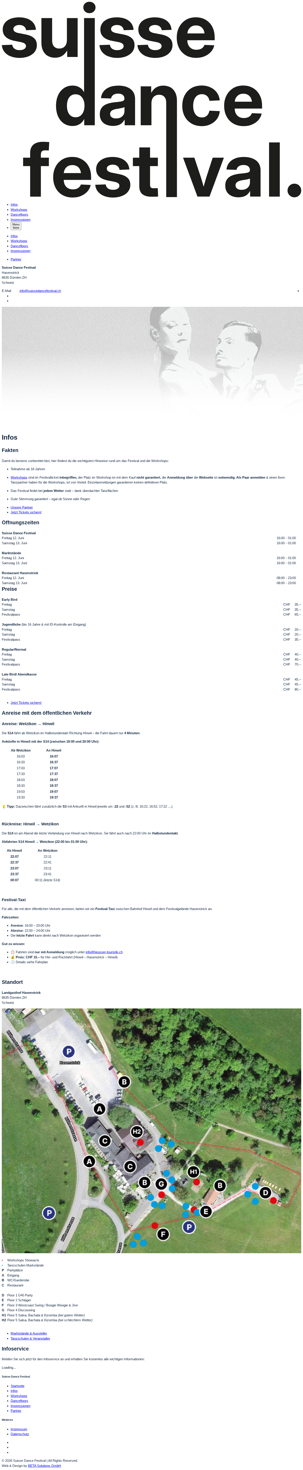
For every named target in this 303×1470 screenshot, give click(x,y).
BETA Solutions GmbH (44, 1466)
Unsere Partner (22, 507)
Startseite (17, 1386)
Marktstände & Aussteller (29, 1333)
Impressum (19, 1429)
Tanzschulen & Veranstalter (30, 1338)
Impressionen (20, 219)
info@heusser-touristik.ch (104, 952)
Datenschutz (20, 1434)
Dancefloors (19, 214)
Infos (14, 204)
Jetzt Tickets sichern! (26, 512)
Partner (16, 259)
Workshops (19, 209)
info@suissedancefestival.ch (40, 291)
